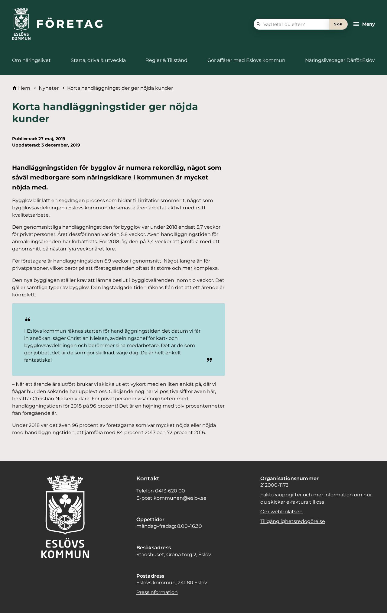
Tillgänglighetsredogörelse (292, 521)
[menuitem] (31, 60)
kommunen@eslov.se (180, 498)
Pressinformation (157, 592)
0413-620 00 (170, 491)
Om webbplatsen (281, 512)
